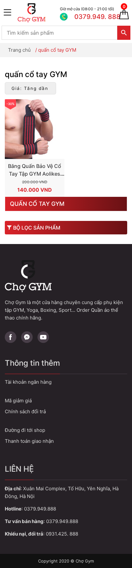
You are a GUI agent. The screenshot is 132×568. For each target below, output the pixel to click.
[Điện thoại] (85, 13)
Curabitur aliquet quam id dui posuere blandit (66, 430)
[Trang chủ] (37, 12)
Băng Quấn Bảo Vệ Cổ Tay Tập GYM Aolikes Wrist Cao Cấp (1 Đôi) (34, 174)
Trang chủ (19, 50)
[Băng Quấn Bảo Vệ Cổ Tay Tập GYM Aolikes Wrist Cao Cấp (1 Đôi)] (34, 129)
